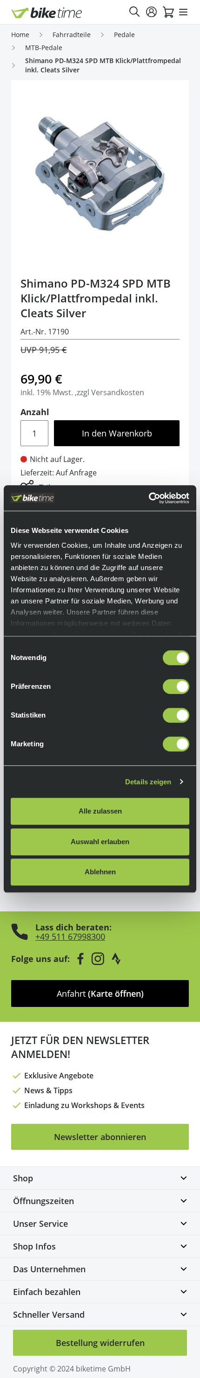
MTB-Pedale (43, 47)
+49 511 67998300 (70, 936)
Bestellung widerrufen (100, 1342)
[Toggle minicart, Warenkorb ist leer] (168, 12)
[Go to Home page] (46, 12)
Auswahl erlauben (100, 842)
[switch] (176, 686)
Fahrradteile (72, 34)
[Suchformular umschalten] (134, 12)
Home (20, 34)
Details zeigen (148, 782)
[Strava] (116, 958)
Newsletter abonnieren (100, 1136)
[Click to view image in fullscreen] (100, 174)
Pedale (124, 34)
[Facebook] (80, 959)
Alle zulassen (100, 811)
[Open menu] (183, 12)
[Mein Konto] (151, 12)
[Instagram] (97, 958)
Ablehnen (100, 872)
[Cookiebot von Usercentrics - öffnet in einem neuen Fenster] (148, 498)
